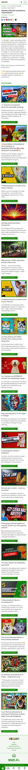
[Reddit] (11, 20)
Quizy (19, 768)
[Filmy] (24, 767)
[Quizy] (19, 767)
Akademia (8, 768)
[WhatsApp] (13, 20)
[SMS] (16, 20)
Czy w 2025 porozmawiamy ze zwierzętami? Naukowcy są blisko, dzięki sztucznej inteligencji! (13, 714)
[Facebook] (2, 20)
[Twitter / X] (4, 20)
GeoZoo (3, 6)
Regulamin (14, 744)
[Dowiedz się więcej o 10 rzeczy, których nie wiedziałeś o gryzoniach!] (14, 552)
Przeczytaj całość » (9, 122)
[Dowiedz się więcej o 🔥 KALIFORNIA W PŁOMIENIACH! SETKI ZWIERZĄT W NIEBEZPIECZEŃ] (14, 133)
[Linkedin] (9, 20)
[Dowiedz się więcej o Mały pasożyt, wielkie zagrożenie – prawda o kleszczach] (14, 249)
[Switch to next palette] (21, 2)
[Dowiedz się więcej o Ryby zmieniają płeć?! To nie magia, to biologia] (14, 402)
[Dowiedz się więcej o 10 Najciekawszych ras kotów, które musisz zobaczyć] (14, 288)
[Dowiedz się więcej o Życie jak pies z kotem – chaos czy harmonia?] (14, 477)
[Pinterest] (6, 20)
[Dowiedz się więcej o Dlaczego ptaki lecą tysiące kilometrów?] (14, 212)
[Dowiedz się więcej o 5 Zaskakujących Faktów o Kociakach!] (14, 440)
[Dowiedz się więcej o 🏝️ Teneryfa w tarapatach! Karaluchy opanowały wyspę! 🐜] (14, 94)
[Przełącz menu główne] (25, 2)
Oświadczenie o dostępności (14, 748)
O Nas (14, 742)
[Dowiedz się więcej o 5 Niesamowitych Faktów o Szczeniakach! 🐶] (14, 589)
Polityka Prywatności (14, 746)
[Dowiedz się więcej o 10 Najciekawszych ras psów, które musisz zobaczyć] (14, 175)
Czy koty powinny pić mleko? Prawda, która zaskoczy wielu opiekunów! (11, 339)
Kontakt (14, 750)
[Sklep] (13, 767)
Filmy (8, 6)
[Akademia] (8, 767)
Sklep (14, 768)
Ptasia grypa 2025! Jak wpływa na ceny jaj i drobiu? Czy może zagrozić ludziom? (13, 525)
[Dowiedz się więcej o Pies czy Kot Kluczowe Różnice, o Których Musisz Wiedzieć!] (14, 626)
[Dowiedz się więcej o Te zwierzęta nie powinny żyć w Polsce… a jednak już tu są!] (14, 664)
